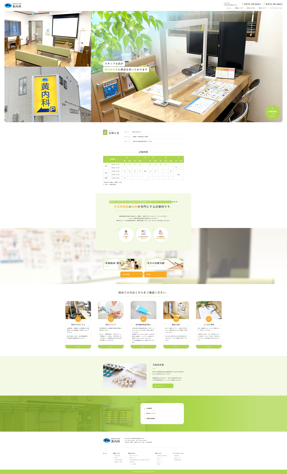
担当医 (148, 274)
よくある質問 (133, 464)
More (78, 346)
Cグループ (159, 462)
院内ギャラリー (151, 413)
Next (285, 66)
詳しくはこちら (159, 386)
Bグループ (159, 460)
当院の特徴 (126, 274)
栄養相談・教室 (118, 462)
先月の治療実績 (118, 460)
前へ (2, 66)
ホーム (229, 8)
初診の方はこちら (134, 455)
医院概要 (149, 408)
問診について (133, 457)
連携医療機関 (150, 418)
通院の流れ (132, 462)
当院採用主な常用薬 (162, 455)
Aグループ (159, 457)
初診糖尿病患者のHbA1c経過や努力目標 (139, 460)
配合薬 (158, 464)
